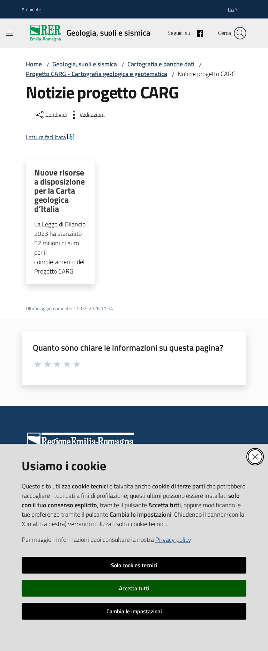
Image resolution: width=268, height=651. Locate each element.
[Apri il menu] (10, 33)
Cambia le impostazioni (134, 611)
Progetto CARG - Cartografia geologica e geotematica (96, 73)
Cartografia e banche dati (160, 64)
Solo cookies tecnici (134, 565)
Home (34, 64)
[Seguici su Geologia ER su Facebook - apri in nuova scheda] (197, 33)
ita (231, 9)
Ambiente (31, 9)
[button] (240, 33)
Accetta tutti (134, 588)
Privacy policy (173, 539)
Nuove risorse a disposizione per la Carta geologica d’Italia (59, 190)
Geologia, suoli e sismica (84, 64)
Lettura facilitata (46, 137)
